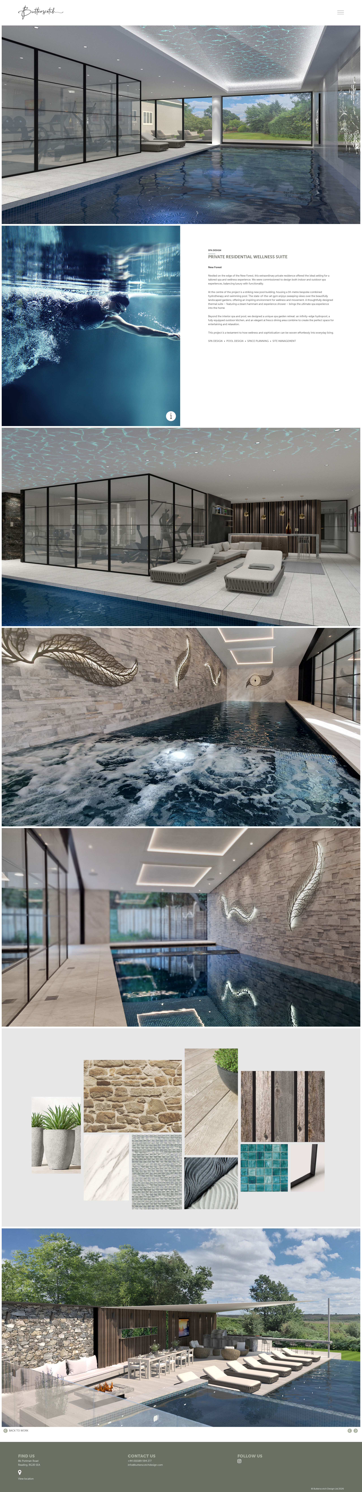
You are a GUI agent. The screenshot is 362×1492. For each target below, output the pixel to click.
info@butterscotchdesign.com (145, 1464)
